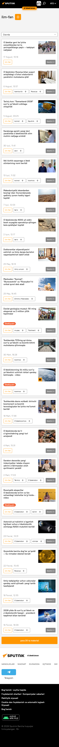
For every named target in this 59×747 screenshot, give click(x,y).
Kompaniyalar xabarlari (33, 694)
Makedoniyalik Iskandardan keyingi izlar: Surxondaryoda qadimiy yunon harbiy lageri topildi (17, 194)
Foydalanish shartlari (11, 694)
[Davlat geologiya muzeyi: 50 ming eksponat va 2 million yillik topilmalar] (47, 313)
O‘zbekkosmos (20, 421)
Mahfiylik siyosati (10, 698)
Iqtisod (47, 664)
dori (16, 151)
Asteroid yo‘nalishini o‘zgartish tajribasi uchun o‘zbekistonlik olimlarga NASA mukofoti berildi (19, 524)
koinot (17, 121)
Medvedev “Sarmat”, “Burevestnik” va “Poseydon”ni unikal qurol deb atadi (18, 282)
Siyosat (22, 664)
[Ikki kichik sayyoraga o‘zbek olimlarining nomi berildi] (47, 165)
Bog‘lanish (7, 690)
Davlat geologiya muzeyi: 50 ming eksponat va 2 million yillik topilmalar (19, 311)
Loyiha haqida (19, 690)
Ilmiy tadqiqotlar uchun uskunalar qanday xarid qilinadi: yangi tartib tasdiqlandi (19, 583)
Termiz (17, 480)
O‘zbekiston (33, 480)
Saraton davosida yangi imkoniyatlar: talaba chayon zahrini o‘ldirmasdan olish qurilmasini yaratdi (16, 464)
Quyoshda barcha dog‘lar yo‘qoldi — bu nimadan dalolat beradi (19, 552)
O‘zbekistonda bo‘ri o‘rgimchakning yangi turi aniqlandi (15, 433)
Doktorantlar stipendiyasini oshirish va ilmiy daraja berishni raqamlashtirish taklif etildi (18, 252)
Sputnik (31, 121)
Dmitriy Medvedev (21, 299)
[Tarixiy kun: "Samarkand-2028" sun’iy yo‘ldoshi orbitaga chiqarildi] (47, 106)
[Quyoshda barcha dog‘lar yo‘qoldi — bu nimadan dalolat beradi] (47, 556)
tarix (16, 210)
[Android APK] (10, 717)
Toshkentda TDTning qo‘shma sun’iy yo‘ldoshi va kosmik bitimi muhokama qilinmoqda (19, 343)
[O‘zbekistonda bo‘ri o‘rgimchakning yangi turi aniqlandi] (47, 436)
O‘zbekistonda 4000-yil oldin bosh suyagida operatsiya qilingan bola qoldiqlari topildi (19, 222)
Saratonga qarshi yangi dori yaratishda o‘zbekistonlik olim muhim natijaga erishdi (17, 134)
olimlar (35, 541)
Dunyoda (34, 664)
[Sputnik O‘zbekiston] (9, 4)
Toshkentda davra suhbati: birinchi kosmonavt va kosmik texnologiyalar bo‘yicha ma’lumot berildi (19, 405)
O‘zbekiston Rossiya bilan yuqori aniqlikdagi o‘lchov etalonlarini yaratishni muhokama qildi (19, 74)
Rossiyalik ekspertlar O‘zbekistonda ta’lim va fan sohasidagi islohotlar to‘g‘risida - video (19, 494)
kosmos (31, 180)
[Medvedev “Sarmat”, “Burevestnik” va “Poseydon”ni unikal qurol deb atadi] (47, 284)
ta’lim (34, 512)
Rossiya (34, 91)
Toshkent (31, 330)
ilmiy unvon (19, 269)
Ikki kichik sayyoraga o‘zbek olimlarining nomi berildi (16, 162)
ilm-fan (7, 17)
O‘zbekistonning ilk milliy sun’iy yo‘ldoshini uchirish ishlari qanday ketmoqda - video (19, 372)
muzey (17, 330)
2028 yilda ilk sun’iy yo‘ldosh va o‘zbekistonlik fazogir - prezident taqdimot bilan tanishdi (19, 613)
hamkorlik (18, 91)
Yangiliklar (8, 664)
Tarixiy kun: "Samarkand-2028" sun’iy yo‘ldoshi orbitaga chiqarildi (18, 104)
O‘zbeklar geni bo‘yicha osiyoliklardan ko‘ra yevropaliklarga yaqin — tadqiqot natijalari (18, 46)
